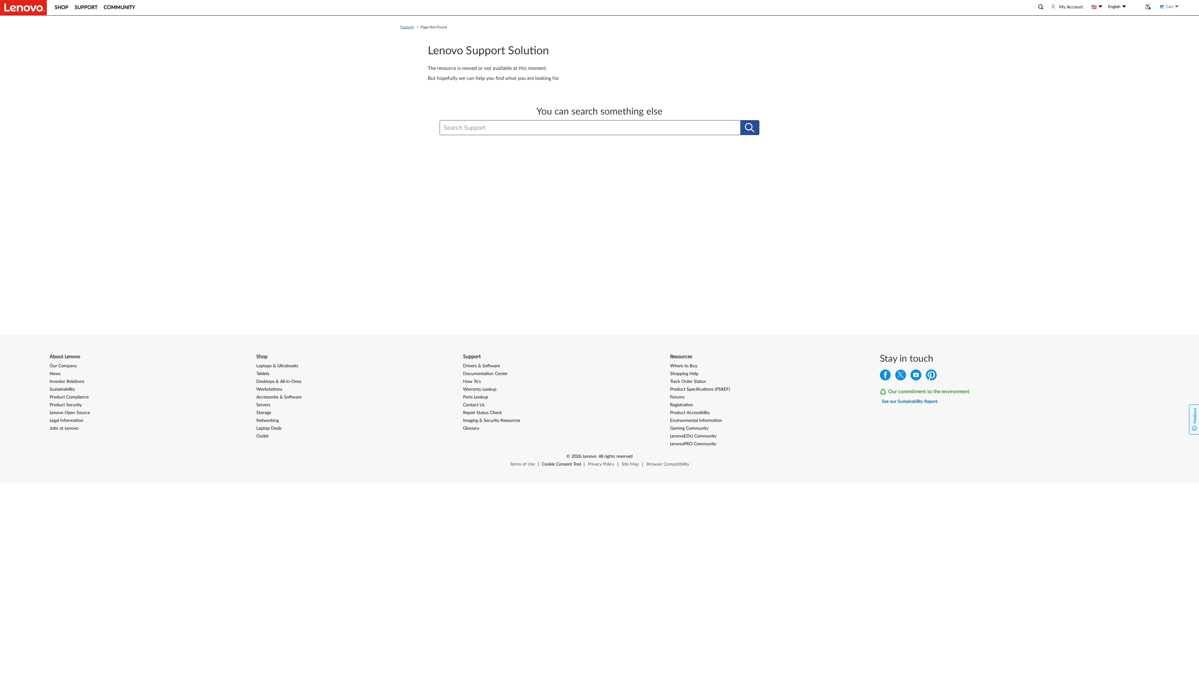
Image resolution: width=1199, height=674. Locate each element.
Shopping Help (684, 374)
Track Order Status (688, 381)
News (55, 374)
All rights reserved (616, 456)
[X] (900, 376)
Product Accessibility (690, 413)
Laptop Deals (269, 428)
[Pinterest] (931, 376)
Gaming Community (689, 428)
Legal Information (66, 420)
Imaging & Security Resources (491, 420)
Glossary (471, 428)
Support (407, 27)
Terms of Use (522, 464)
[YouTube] (915, 376)
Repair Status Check (482, 413)
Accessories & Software (279, 397)
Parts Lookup (475, 397)
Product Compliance (69, 397)
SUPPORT (86, 7)
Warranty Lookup (479, 389)
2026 (576, 456)
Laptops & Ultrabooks (277, 366)
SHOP (61, 7)
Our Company (63, 366)
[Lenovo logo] (23, 8)
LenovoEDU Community (693, 436)
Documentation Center (485, 374)
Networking (267, 420)
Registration (681, 405)
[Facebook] (885, 376)
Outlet (262, 436)
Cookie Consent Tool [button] (561, 464)
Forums (677, 397)
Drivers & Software (481, 366)
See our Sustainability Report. (910, 401)
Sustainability (62, 389)
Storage (263, 413)
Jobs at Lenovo (64, 428)
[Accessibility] (1134, 7)
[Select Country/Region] (1097, 7)
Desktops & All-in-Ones (278, 381)
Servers (263, 405)
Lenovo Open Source (70, 413)
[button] (1040, 7)
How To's (472, 381)
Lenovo (589, 456)
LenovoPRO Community (693, 444)
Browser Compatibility (667, 464)
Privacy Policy (601, 464)
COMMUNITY (119, 7)
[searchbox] (569, 127)
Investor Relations (67, 381)
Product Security (66, 405)
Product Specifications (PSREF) (700, 389)
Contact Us (474, 405)
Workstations (269, 389)
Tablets (262, 374)
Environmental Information (696, 420)
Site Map (630, 464)
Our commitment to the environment (929, 391)
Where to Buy (683, 366)
